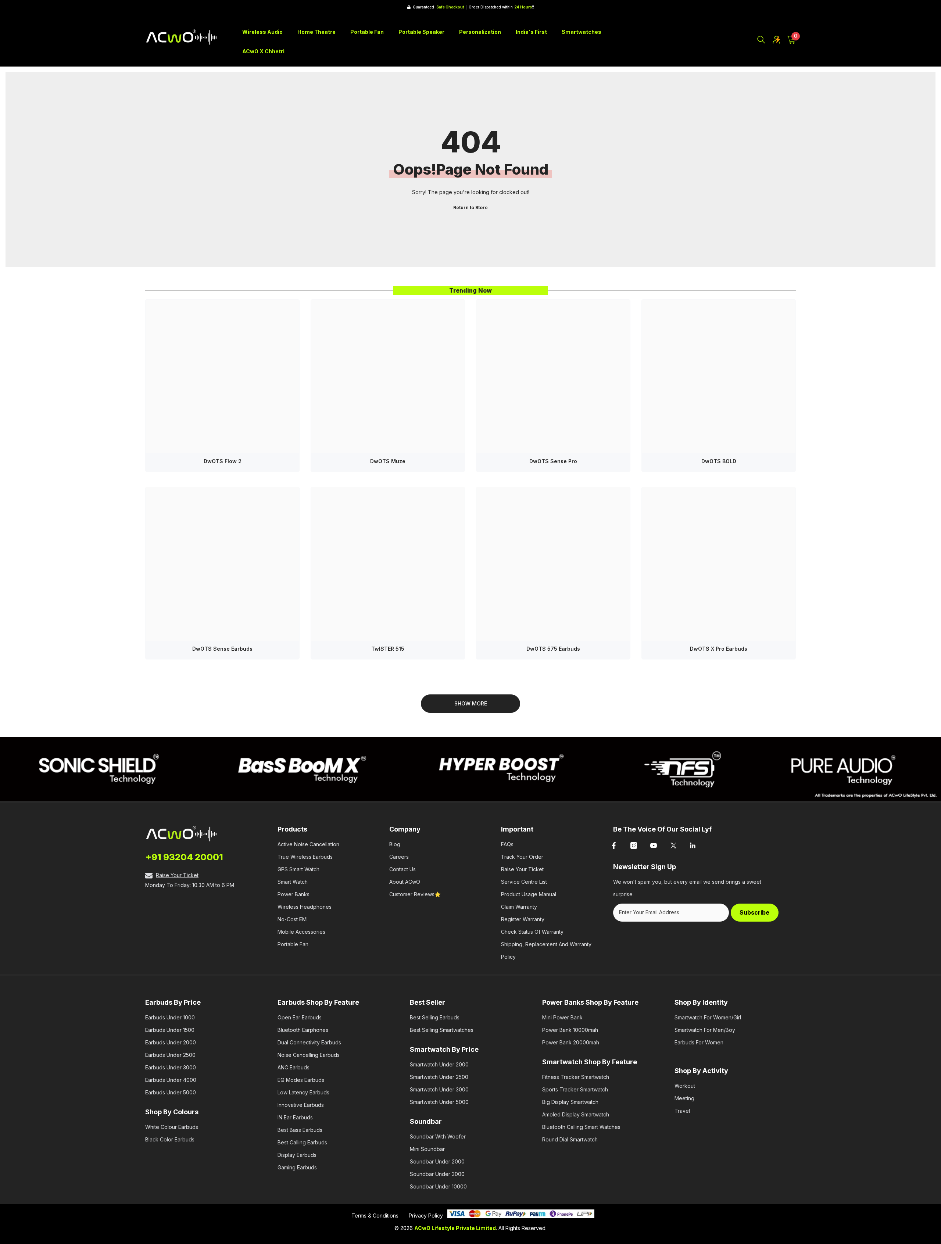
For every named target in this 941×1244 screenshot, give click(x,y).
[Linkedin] (693, 845)
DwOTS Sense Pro (553, 461)
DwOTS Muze (387, 461)
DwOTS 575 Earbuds (553, 649)
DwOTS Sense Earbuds (222, 649)
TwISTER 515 (387, 649)
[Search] (761, 39)
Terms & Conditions (374, 1215)
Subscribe (754, 912)
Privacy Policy (426, 1215)
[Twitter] (673, 845)
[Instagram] (633, 845)
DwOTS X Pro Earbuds (718, 649)
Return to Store (470, 207)
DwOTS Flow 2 (222, 461)
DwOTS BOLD (718, 461)
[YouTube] (653, 845)
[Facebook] (613, 845)
